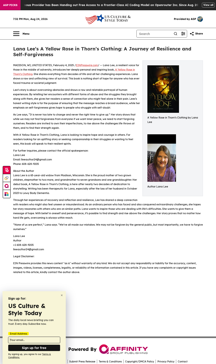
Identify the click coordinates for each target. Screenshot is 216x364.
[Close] (61, 295)
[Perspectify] (6, 178)
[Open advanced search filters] (183, 33)
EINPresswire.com (87, 65)
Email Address (18, 333)
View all (208, 4)
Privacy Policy (165, 361)
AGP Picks (10, 5)
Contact (183, 361)
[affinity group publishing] (6, 186)
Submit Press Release (82, 361)
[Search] (175, 33)
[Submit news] (6, 170)
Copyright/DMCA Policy (139, 361)
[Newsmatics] (6, 194)
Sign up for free (34, 348)
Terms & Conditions (110, 361)
